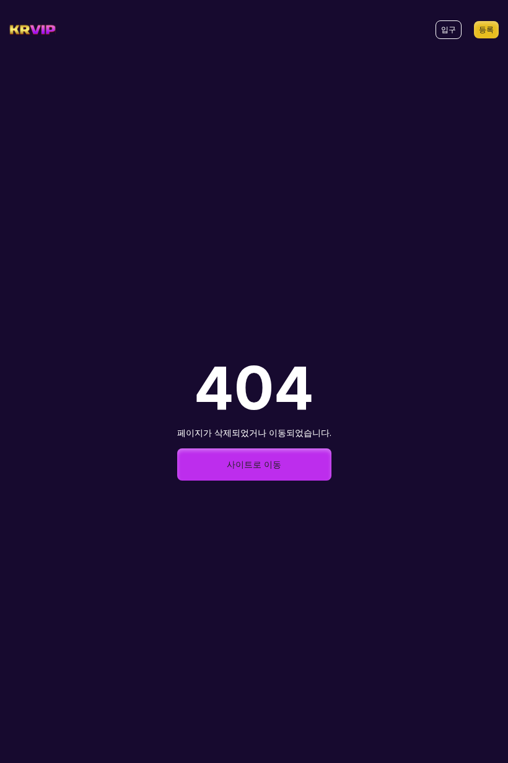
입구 (448, 29)
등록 (486, 29)
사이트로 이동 (254, 464)
